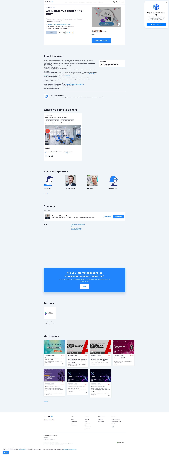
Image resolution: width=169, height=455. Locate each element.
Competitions (82, 2)
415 (109, 395)
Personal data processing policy (49, 439)
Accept (5, 452)
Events (66, 2)
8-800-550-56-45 (116, 419)
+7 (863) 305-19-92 (68, 151)
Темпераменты (75, 225)
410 (86, 392)
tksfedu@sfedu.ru (68, 152)
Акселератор (70, 355)
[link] (54, 353)
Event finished (51, 32)
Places (70, 2)
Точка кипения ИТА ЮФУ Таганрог (61, 24)
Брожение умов (75, 227)
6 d (109, 355)
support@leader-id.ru (116, 421)
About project (87, 419)
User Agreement (22, 449)
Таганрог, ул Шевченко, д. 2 (78, 224)
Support (114, 416)
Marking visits (101, 421)
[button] (77, 416)
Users (95, 2)
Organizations (89, 2)
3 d (86, 384)
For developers (87, 427)
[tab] (77, 416)
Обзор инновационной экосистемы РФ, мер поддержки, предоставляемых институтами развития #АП (100, 359)
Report (93, 34)
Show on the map (49, 152)
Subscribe (119, 216)
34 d (63, 384)
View (84, 286)
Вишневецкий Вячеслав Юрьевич (61, 216)
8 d (86, 355)
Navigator (76, 2)
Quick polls (100, 419)
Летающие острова (76, 229)
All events (46, 401)
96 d (63, 355)
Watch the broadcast (101, 40)
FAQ (85, 425)
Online (53, 355)
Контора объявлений (76, 228)
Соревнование (48, 355)
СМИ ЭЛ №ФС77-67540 (58, 444)
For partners (87, 428)
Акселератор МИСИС (119, 358)
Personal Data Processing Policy (69, 449)
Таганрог (50, 24)
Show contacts (107, 216)
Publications (100, 2)
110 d (132, 355)
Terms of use (46, 437)
